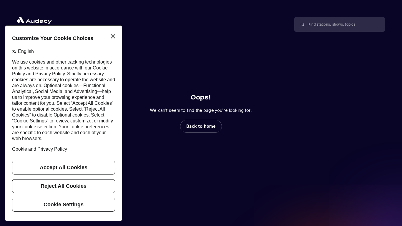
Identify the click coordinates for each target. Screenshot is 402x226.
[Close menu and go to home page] (38, 20)
